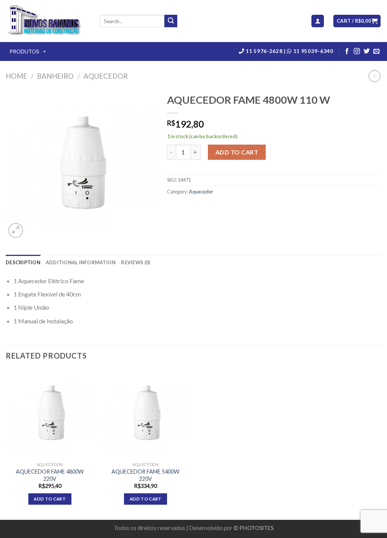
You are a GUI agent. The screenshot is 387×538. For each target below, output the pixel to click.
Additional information (81, 262)
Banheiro (55, 76)
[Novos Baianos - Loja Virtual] (47, 21)
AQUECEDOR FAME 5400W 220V (145, 475)
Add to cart (236, 152)
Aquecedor (106, 76)
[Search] (170, 21)
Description (23, 262)
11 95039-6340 (312, 51)
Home (16, 76)
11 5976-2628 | (266, 51)
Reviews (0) (135, 262)
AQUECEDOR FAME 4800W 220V (50, 475)
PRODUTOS (24, 51)
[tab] (23, 262)
